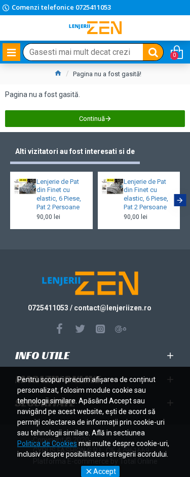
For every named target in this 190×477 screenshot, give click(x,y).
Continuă (92, 118)
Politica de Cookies (47, 443)
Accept (104, 471)
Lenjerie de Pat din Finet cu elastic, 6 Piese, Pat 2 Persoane (58, 194)
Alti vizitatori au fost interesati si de (75, 151)
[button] (10, 200)
